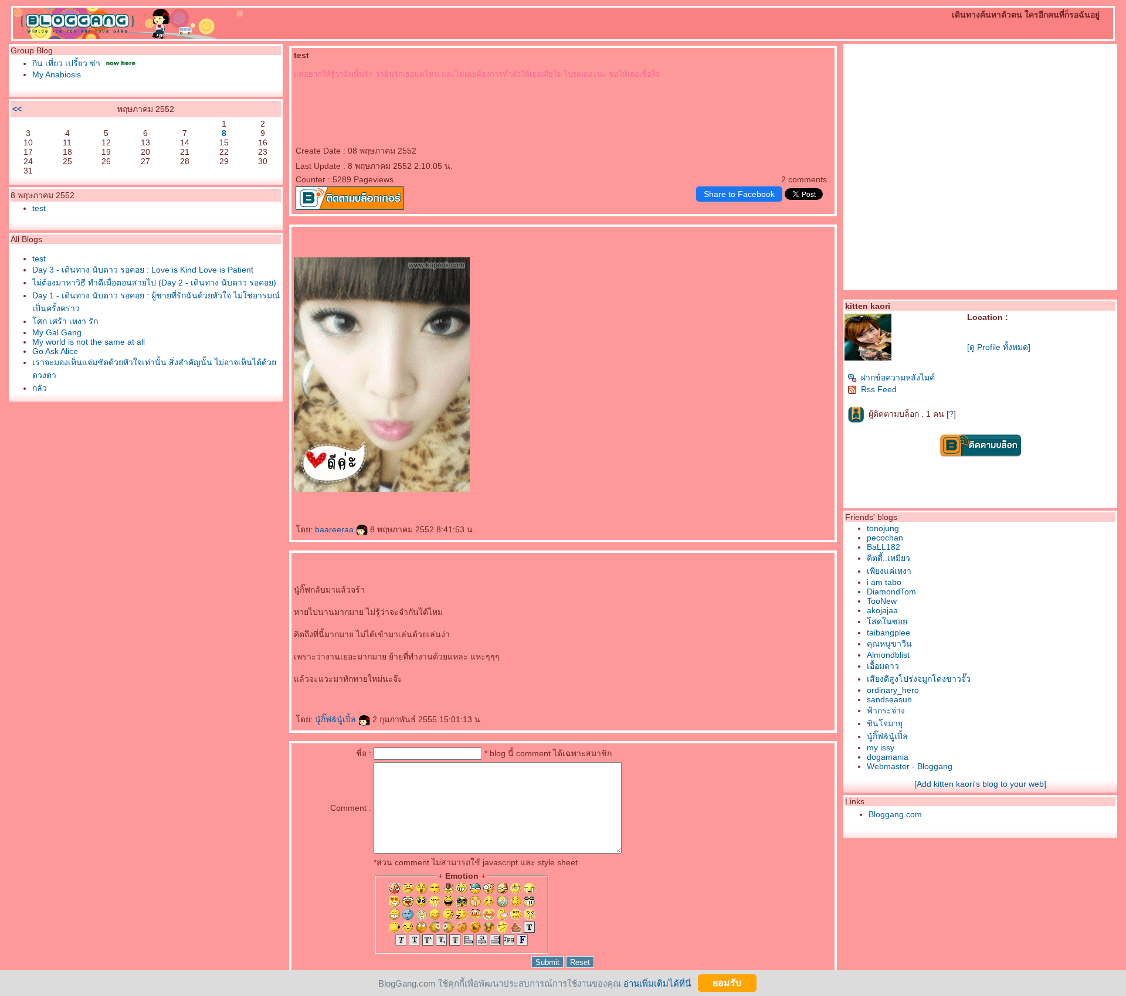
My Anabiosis (56, 74)
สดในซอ (887, 621)
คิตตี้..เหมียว (888, 558)
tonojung (883, 528)
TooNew (882, 601)
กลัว (39, 388)
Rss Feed (879, 389)
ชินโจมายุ (885, 723)
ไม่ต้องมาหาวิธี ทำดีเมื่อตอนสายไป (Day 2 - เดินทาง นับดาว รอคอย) (154, 282)
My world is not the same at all (88, 341)
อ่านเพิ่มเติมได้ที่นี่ (657, 983)
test (39, 208)
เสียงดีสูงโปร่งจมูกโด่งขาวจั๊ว (919, 679)
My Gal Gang (57, 332)
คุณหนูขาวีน (889, 643)
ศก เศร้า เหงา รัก (65, 321)
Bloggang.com (895, 814)
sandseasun (889, 699)
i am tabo (884, 582)
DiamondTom (891, 591)
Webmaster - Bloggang (909, 766)
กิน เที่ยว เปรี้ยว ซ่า (66, 63)
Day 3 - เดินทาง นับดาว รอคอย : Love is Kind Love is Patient (142, 269)
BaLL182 (883, 547)
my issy (880, 747)
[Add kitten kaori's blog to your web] (980, 783)
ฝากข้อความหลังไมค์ (898, 377)
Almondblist (888, 655)
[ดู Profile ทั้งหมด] (998, 347)
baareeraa (335, 529)
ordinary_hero (893, 690)
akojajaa (882, 610)
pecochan (885, 537)
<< (17, 109)
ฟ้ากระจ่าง (886, 710)
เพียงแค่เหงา (889, 571)
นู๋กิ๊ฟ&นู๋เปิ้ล (336, 719)
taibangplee (888, 632)
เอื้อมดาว (883, 666)
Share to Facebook (739, 194)
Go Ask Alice (55, 351)
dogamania (887, 757)
